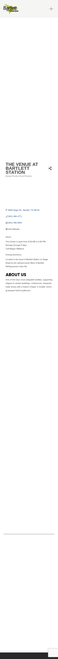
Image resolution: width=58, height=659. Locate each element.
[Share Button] (50, 168)
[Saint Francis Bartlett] (10, 550)
